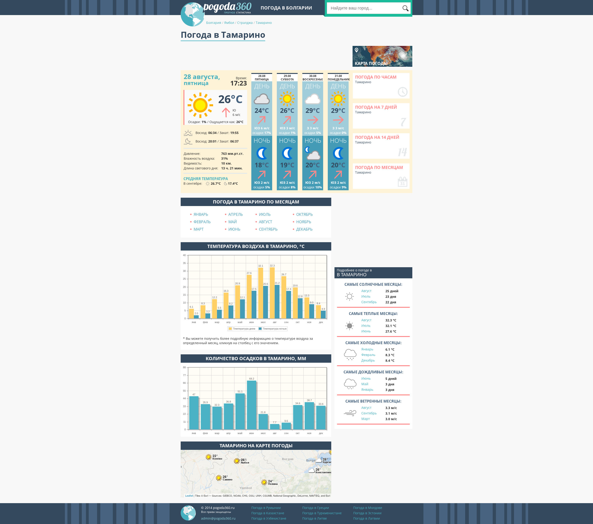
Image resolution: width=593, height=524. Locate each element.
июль (265, 214)
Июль (365, 296)
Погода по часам (376, 77)
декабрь (304, 229)
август (265, 221)
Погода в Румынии (266, 507)
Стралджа (245, 22)
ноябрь (303, 221)
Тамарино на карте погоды (256, 445)
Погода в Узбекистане (268, 518)
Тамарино (264, 22)
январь (201, 214)
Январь (367, 349)
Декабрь (368, 360)
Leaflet (189, 495)
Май (364, 384)
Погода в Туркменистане (322, 513)
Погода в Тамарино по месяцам (256, 202)
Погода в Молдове (367, 507)
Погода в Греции (315, 507)
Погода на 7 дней (376, 107)
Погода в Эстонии (367, 513)
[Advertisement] (265, 56)
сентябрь (268, 229)
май (232, 221)
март (199, 229)
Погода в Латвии (366, 518)
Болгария (213, 22)
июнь (234, 229)
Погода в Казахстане (267, 513)
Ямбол (229, 22)
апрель (235, 214)
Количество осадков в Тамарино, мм (256, 358)
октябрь (304, 214)
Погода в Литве (314, 518)
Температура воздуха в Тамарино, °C (256, 246)
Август (366, 291)
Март (365, 418)
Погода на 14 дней (377, 137)
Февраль (368, 355)
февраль (202, 221)
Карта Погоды (371, 63)
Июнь (366, 331)
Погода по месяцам (379, 167)
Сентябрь (369, 302)
